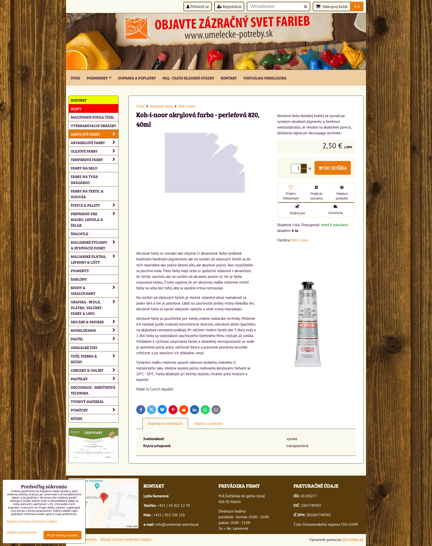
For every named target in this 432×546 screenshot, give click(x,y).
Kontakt (229, 77)
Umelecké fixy (84, 347)
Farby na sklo (84, 168)
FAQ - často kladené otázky (188, 77)
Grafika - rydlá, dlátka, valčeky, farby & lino (87, 307)
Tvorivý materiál (87, 401)
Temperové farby (87, 159)
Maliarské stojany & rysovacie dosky (89, 244)
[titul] (216, 68)
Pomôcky (79, 409)
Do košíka (335, 168)
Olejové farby (84, 151)
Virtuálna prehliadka (264, 77)
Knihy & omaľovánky (83, 290)
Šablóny (79, 279)
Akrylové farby (85, 134)
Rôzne (76, 418)
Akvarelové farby (88, 142)
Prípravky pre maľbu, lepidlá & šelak (87, 219)
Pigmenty (80, 270)
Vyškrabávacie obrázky (93, 125)
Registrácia (231, 6)
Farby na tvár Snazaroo (84, 179)
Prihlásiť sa (199, 6)
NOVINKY (79, 100)
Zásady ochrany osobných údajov (126, 539)
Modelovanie (83, 330)
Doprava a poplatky (137, 77)
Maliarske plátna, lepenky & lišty (88, 259)
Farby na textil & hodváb (87, 193)
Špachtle (79, 233)
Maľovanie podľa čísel (92, 117)
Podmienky (97, 77)
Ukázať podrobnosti (21, 532)
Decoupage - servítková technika (93, 389)
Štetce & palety (85, 205)
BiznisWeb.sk (353, 539)
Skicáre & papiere (87, 321)
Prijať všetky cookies (62, 535)
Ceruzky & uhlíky (87, 370)
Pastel (77, 338)
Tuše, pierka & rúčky (84, 358)
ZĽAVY (76, 108)
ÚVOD (75, 77)
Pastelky (79, 378)
